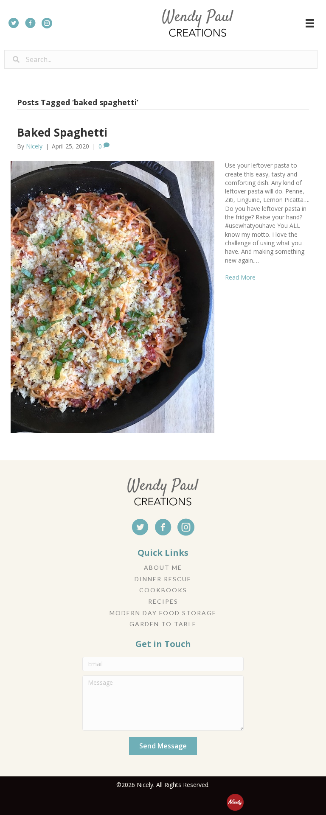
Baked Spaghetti (62, 132)
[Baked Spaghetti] (112, 296)
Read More (240, 277)
